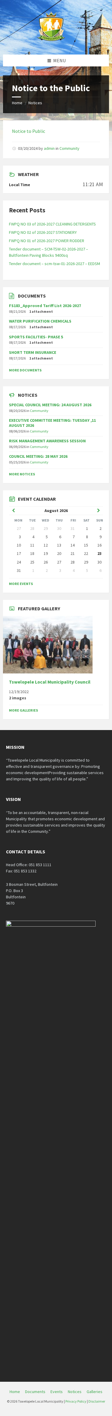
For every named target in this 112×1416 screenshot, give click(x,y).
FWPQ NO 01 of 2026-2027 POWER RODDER (46, 240)
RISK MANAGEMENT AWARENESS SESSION (47, 441)
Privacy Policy (75, 1401)
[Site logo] (51, 43)
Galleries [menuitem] (94, 1391)
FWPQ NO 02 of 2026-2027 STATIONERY (43, 232)
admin (49, 148)
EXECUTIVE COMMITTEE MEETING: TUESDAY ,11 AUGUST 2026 (52, 423)
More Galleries (23, 710)
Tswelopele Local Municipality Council (49, 682)
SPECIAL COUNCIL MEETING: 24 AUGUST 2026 (50, 404)
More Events (21, 583)
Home (17, 102)
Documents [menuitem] (35, 1391)
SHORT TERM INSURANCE (32, 352)
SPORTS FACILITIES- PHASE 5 (36, 337)
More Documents (25, 370)
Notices (35, 102)
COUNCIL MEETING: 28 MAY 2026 (38, 456)
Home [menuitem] (15, 1391)
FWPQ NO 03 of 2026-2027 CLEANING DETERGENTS (52, 224)
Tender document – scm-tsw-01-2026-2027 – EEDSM (54, 263)
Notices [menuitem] (75, 1391)
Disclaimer (96, 1401)
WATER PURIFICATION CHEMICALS (40, 321)
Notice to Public (28, 131)
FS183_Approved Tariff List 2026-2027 (45, 305)
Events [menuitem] (56, 1391)
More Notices (22, 474)
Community (69, 148)
